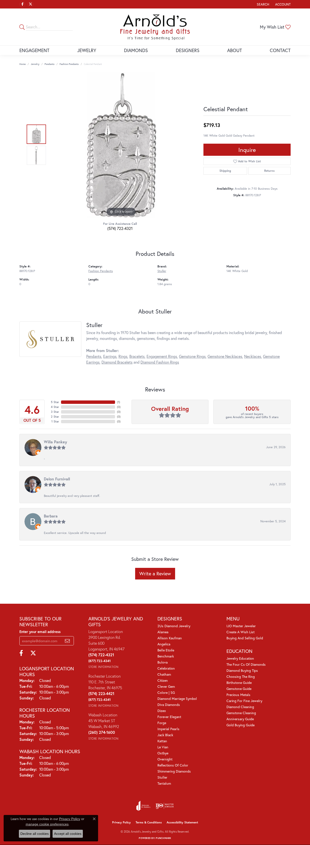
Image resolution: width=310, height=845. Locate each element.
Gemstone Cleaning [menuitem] (241, 713)
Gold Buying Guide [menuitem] (240, 725)
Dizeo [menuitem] (161, 710)
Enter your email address (40, 631)
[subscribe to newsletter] (67, 640)
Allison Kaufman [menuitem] (169, 638)
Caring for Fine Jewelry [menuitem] (244, 700)
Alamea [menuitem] (162, 632)
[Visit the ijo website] (164, 806)
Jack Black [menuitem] (165, 735)
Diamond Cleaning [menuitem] (240, 706)
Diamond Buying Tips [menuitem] (242, 670)
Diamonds (136, 50)
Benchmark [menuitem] (165, 656)
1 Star (55, 421)
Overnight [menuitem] (164, 759)
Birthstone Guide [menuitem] (239, 682)
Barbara (51, 515)
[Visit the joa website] (143, 806)
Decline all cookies (34, 834)
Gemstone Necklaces (225, 356)
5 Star (55, 402)
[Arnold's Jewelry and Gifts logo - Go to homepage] (155, 26)
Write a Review (155, 573)
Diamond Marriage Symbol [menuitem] (177, 698)
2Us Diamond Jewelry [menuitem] (173, 626)
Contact (280, 50)
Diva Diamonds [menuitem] (168, 704)
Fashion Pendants (69, 64)
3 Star (55, 412)
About (234, 50)
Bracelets (137, 356)
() (118, 402)
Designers (187, 50)
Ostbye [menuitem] (162, 753)
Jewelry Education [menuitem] (240, 658)
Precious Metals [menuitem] (238, 694)
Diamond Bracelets (116, 362)
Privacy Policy (121, 822)
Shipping (225, 170)
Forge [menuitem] (161, 722)
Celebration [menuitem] (166, 668)
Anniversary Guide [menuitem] (240, 719)
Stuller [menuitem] (162, 777)
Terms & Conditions (149, 822)
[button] (262, 4)
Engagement (34, 50)
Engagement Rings (162, 356)
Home (22, 64)
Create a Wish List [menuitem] (240, 632)
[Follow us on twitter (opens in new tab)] (30, 4)
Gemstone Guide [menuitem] (238, 688)
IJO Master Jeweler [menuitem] (241, 626)
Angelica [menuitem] (163, 644)
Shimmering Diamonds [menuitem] (174, 771)
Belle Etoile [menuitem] (165, 650)
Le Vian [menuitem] (162, 747)
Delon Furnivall (57, 478)
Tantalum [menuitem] (164, 783)
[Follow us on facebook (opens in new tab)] (22, 4)
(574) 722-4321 (119, 228)
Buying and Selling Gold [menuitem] (244, 638)
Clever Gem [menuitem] (166, 686)
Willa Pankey (55, 441)
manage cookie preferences (47, 824)
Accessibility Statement (182, 822)
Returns (269, 170)
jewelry (35, 64)
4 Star (55, 407)
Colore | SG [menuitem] (166, 692)
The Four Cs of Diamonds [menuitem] (246, 664)
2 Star (55, 416)
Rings (122, 356)
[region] (121, 145)
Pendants (49, 64)
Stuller (161, 271)
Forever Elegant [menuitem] (169, 716)
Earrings (109, 356)
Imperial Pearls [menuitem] (168, 729)
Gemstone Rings (192, 356)
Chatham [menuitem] (164, 674)
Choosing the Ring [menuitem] (240, 676)
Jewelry (86, 50)
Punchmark (163, 838)
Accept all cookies (67, 834)
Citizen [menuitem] (162, 680)
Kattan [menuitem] (162, 741)
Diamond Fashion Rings (159, 362)
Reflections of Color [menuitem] (172, 765)
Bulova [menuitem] (162, 662)
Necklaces (252, 356)
